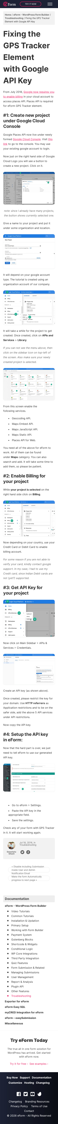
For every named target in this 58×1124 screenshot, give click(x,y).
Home (8, 14)
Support (25, 1077)
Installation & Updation (25, 920)
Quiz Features (19, 963)
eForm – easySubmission (20, 1018)
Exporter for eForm (17, 1001)
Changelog (43, 1082)
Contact (29, 1110)
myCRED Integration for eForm (24, 1012)
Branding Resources (37, 1101)
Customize (15, 1082)
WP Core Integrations (24, 953)
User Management (22, 977)
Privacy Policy (19, 1106)
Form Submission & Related (27, 967)
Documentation (41, 1077)
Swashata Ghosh (11, 853)
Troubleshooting (14, 18)
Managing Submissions (25, 972)
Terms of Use (39, 1106)
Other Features (20, 991)
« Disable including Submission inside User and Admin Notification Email (28, 869)
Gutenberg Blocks (22, 939)
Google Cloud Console (27, 139)
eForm (21, 1115)
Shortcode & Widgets (24, 944)
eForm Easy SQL (15, 1006)
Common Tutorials (22, 916)
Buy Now (12, 1077)
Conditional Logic (22, 948)
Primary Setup (20, 925)
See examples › (38, 1063)
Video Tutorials (20, 911)
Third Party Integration (25, 958)
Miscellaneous (14, 1023)
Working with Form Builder (27, 930)
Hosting (29, 1082)
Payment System (21, 934)
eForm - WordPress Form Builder (31, 14)
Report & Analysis (22, 981)
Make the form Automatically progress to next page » (27, 878)
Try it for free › (19, 1063)
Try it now (30, 4)
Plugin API (17, 986)
